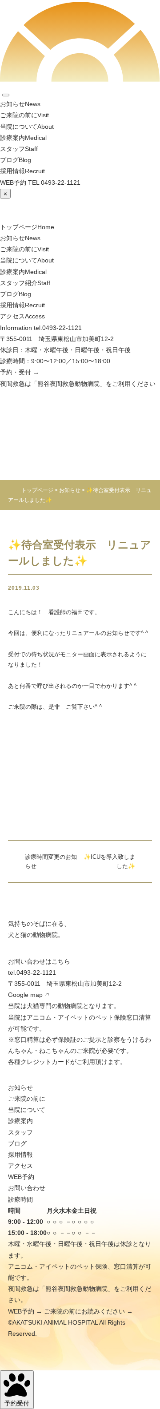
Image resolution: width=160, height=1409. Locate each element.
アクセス (20, 1165)
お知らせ (20, 1087)
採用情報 (20, 1154)
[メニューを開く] (5, 95)
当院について (26, 1109)
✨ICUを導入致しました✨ (109, 861)
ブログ (17, 1143)
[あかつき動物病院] (78, 204)
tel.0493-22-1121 (58, 327)
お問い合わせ (26, 1187)
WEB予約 (21, 1176)
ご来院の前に (26, 1098)
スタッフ (20, 1132)
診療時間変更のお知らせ (51, 861)
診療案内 (20, 1120)
